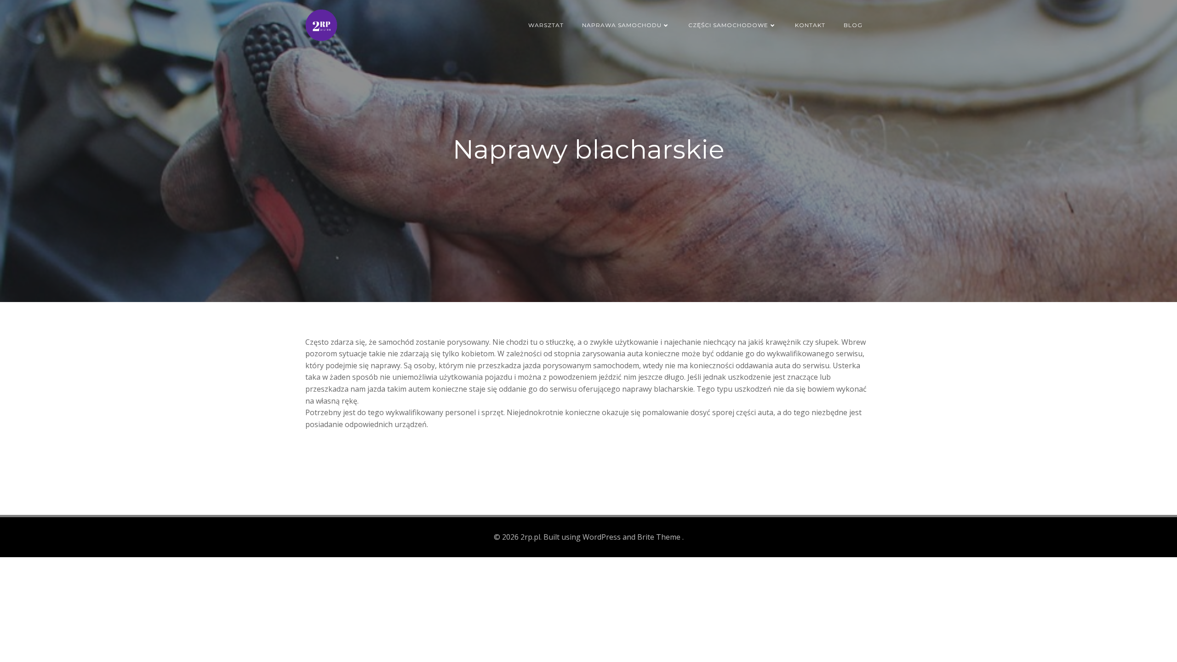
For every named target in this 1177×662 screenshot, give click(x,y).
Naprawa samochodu (622, 25)
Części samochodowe (728, 25)
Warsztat (546, 25)
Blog (853, 25)
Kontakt (810, 25)
